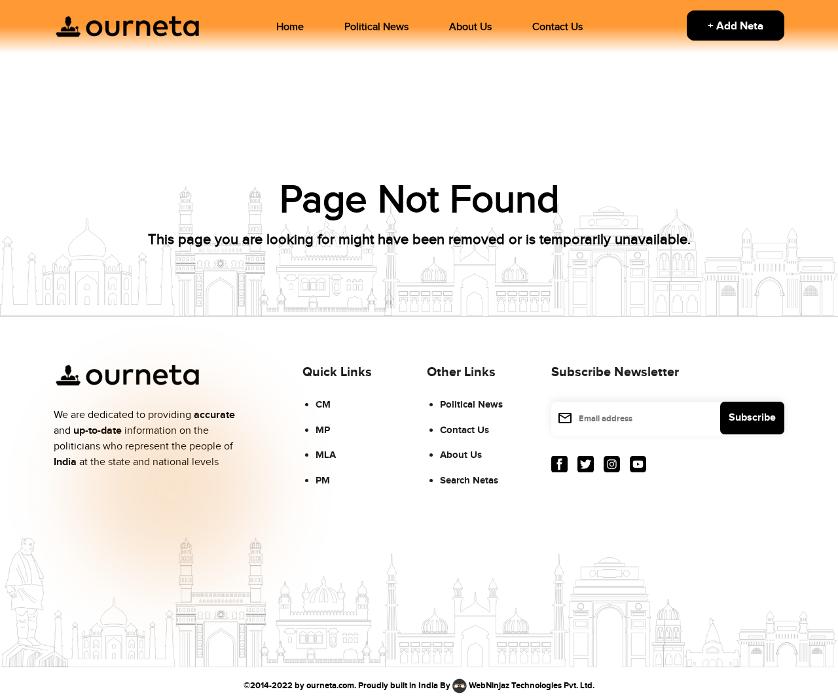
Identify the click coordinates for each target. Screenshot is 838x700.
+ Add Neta (735, 26)
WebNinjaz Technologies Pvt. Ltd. (531, 685)
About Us (470, 27)
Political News (376, 27)
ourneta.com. (331, 685)
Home (290, 27)
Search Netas (469, 480)
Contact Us (557, 27)
